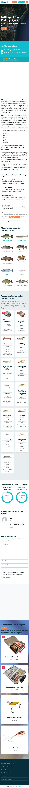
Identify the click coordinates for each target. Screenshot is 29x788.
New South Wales (21, 52)
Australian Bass (7, 240)
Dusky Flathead (21, 240)
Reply (11, 527)
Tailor (7, 274)
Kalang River (21, 487)
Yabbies (22, 274)
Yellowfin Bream (7, 285)
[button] (14, 22)
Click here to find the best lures (11, 301)
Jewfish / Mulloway (7, 251)
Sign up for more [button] (14, 217)
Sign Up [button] (15, 2)
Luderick (21, 251)
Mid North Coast (9, 52)
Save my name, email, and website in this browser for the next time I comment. (13, 573)
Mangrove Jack (7, 263)
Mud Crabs (22, 262)
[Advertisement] (14, 79)
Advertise (20, 786)
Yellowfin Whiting (21, 285)
